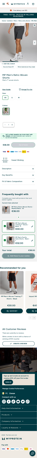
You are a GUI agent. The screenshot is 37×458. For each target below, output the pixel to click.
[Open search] (8, 4)
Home (4, 20)
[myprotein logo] (18, 4)
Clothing (10, 20)
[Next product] (34, 318)
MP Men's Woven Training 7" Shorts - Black (11, 298)
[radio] (5, 98)
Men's (15, 20)
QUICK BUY (13, 311)
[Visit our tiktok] (13, 402)
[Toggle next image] (34, 42)
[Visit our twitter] (23, 402)
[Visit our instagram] (4, 402)
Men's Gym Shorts (24, 20)
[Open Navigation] (3, 4)
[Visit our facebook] (9, 402)
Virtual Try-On (26, 89)
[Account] (28, 4)
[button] (32, 453)
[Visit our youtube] (18, 402)
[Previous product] (30, 318)
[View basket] (33, 4)
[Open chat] (28, 402)
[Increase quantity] (12, 124)
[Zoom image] (34, 25)
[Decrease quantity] (5, 124)
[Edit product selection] (32, 226)
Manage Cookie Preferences (13, 388)
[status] (8, 124)
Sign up (8, 382)
